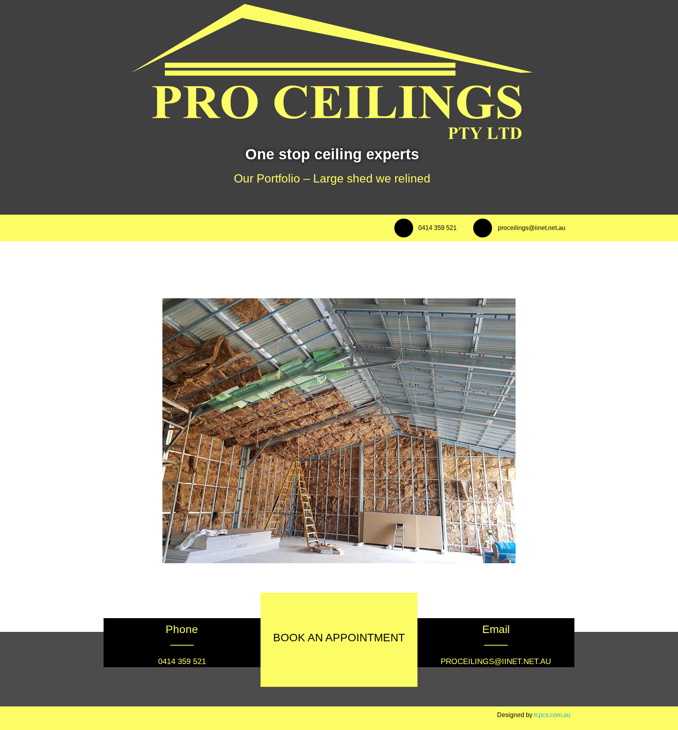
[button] (120, 431)
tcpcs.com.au (552, 715)
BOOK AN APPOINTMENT (339, 637)
